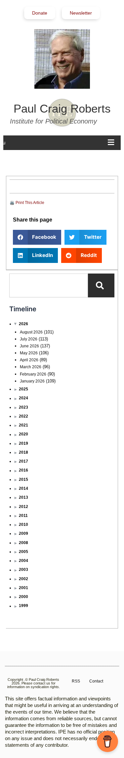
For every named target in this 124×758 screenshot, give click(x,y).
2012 (23, 506)
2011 (23, 515)
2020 (23, 434)
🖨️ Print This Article (27, 202)
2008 (23, 542)
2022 (23, 416)
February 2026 (33, 374)
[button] (37, 237)
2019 (23, 443)
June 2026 (29, 346)
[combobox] (48, 285)
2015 (23, 479)
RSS (76, 681)
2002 (23, 579)
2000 (23, 596)
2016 (23, 470)
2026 (23, 324)
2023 (23, 407)
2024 (23, 398)
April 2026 (29, 360)
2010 (23, 524)
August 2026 (31, 332)
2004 (23, 560)
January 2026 (32, 381)
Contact (96, 681)
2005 (23, 551)
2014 (23, 488)
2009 (23, 533)
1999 (23, 605)
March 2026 (30, 367)
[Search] (101, 285)
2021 (23, 425)
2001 (23, 587)
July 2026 (28, 339)
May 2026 (29, 353)
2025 (23, 389)
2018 (23, 452)
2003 (23, 569)
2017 (23, 461)
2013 (23, 497)
